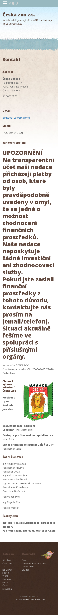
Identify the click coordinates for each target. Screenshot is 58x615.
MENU (13, 3)
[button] (5, 3)
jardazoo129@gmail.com (16, 117)
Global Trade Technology (34, 599)
